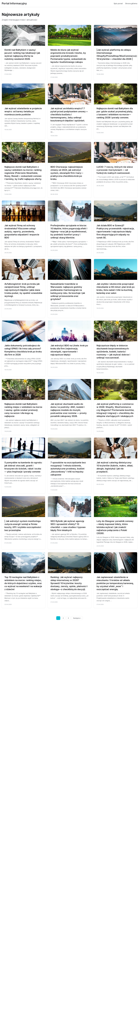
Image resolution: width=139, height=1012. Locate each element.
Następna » (77, 618)
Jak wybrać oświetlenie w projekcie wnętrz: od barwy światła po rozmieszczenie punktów (23, 111)
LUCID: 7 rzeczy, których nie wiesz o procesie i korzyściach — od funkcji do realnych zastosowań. (115, 170)
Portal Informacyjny (14, 3)
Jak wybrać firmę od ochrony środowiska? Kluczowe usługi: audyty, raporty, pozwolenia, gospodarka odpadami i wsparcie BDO (21, 231)
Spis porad (118, 3)
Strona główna (131, 3)
